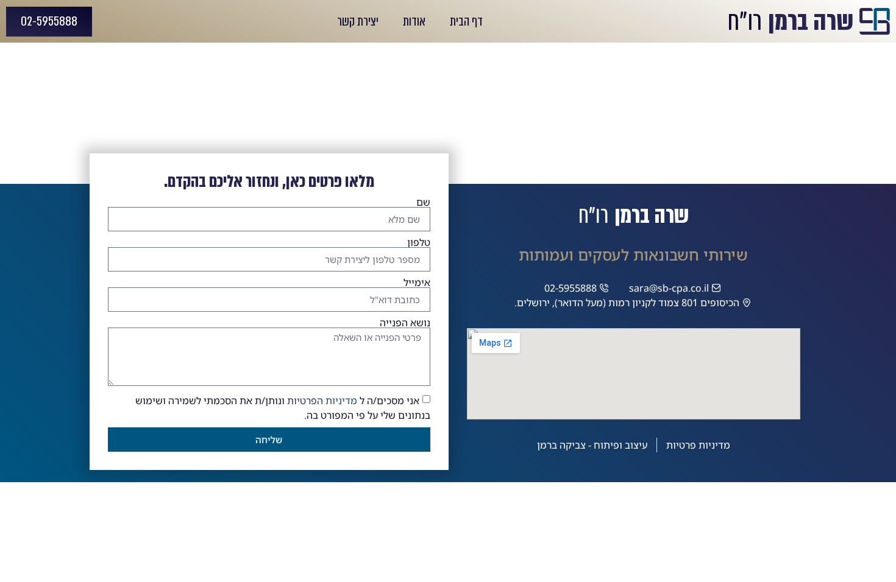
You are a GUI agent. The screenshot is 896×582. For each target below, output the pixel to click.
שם (423, 202)
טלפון (418, 242)
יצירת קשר (358, 21)
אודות (414, 21)
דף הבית (466, 21)
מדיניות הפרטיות (322, 400)
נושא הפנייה (405, 323)
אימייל (417, 282)
